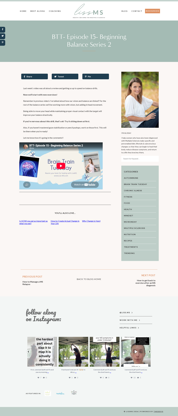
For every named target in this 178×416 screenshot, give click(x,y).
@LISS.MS (125, 312)
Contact (136, 11)
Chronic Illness (133, 190)
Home (23, 11)
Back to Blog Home (89, 279)
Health (128, 209)
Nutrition (130, 234)
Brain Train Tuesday (135, 184)
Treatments (131, 247)
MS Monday (130, 222)
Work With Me (129, 320)
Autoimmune (131, 178)
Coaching (55, 11)
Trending (129, 253)
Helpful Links (128, 328)
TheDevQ (158, 411)
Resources (152, 11)
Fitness (128, 197)
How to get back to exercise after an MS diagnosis (145, 283)
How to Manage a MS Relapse (33, 282)
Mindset (128, 215)
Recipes (128, 241)
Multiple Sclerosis (134, 228)
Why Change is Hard (91, 221)
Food (127, 203)
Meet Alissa (37, 11)
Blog (125, 11)
